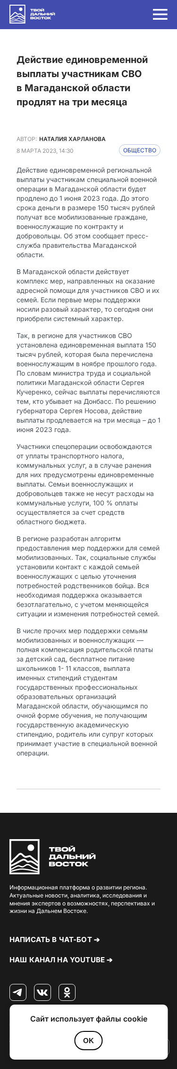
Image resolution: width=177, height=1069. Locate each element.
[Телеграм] (17, 993)
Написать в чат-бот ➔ (54, 939)
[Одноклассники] (67, 993)
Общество (139, 150)
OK (88, 1041)
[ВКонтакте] (42, 993)
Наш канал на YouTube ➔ (61, 959)
